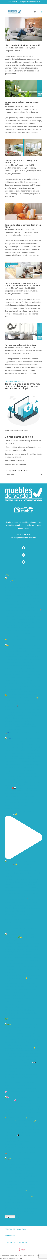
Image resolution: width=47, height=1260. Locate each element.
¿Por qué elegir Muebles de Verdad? (22, 45)
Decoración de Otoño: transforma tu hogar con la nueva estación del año (22, 284)
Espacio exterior (30, 109)
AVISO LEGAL (10, 1236)
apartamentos (10, 168)
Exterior (8, 112)
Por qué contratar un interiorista (20, 345)
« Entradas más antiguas (14, 381)
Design (35, 232)
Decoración (18, 109)
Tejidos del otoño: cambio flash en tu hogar (23, 226)
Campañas (9, 51)
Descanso (9, 171)
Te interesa (33, 112)
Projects (15, 112)
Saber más (18, 51)
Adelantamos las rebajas (14, 460)
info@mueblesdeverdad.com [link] (25, 537)
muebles (37, 171)
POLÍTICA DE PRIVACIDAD (15, 1229)
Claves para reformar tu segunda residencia (21, 161)
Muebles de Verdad (15, 48)
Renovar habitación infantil (15, 464)
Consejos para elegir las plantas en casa (22, 103)
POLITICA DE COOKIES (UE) (16, 1242)
